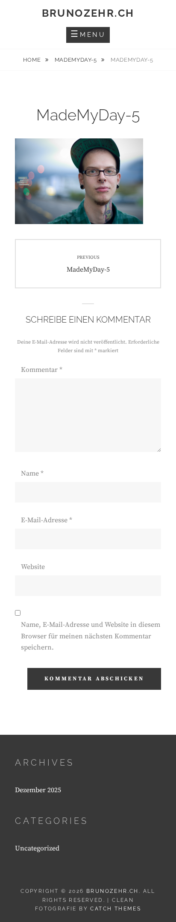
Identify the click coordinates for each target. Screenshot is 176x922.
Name (32, 473)
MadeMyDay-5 (77, 60)
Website (33, 567)
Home (32, 60)
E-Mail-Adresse (46, 520)
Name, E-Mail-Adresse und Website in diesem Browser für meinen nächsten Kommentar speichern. (90, 636)
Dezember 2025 (38, 790)
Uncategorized (37, 848)
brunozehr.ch (88, 13)
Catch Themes (115, 909)
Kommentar (41, 369)
